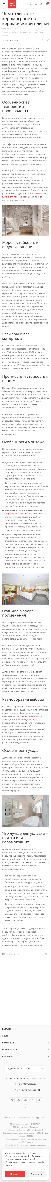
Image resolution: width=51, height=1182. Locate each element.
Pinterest (25, 1107)
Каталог (6, 1029)
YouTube (25, 1100)
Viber (32, 1100)
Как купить (8, 1056)
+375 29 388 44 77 (19, 1078)
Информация (9, 1050)
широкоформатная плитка (18, 513)
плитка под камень (25, 716)
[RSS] (42, 40)
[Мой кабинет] (41, 4)
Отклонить (36, 1174)
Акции (6, 1036)
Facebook (12, 1100)
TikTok (39, 1100)
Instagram (18, 1100)
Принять (14, 1174)
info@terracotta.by (27, 1083)
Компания (8, 1043)
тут (14, 1165)
